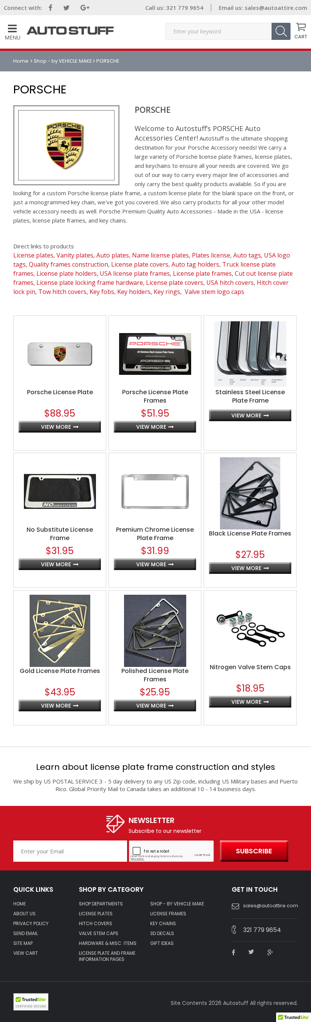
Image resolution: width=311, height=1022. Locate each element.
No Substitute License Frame (60, 534)
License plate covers (139, 264)
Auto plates (112, 255)
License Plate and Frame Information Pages (107, 956)
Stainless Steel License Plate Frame (250, 396)
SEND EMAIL (25, 933)
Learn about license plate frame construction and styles (155, 767)
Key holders (134, 291)
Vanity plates (75, 255)
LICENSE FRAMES (168, 914)
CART (300, 36)
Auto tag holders (195, 264)
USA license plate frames (135, 273)
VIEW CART (25, 953)
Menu (12, 37)
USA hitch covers (230, 282)
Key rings (167, 291)
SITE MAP (23, 943)
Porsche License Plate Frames (155, 396)
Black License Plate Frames (250, 533)
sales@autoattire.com (276, 7)
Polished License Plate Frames (154, 675)
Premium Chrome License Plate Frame (155, 534)
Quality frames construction (68, 264)
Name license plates (160, 255)
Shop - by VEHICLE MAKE (63, 61)
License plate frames (202, 273)
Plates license (211, 255)
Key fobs (102, 291)
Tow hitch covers (62, 291)
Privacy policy (31, 924)
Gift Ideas (162, 943)
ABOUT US (24, 914)
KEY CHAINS (163, 924)
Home (21, 61)
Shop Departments (101, 904)
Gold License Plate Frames (60, 671)
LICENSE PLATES (96, 914)
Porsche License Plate (60, 392)
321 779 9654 (184, 7)
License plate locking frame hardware (89, 282)
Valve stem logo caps (214, 291)
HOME (19, 904)
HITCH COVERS (95, 924)
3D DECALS (162, 933)
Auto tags (247, 255)
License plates (33, 255)
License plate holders (66, 273)
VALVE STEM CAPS (98, 933)
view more (56, 427)
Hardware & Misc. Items (108, 943)
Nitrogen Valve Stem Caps (250, 667)
